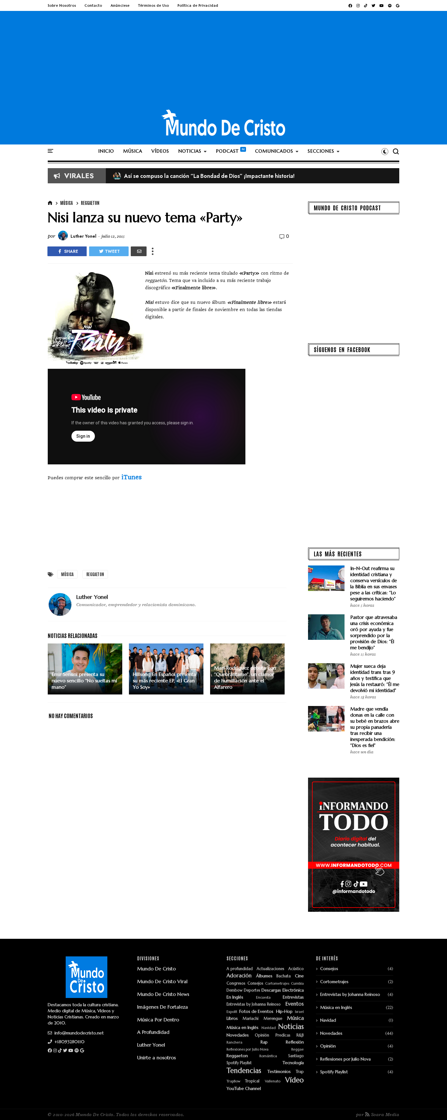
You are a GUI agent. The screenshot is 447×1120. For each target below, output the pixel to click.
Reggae (297, 1049)
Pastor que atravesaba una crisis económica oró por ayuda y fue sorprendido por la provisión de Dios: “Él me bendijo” (373, 632)
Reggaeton (90, 202)
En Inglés (235, 997)
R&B (300, 1035)
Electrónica (293, 990)
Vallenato (272, 1081)
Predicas (282, 1035)
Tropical (252, 1081)
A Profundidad (153, 1032)
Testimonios (279, 1071)
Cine (299, 976)
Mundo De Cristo (156, 969)
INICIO (106, 151)
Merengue (273, 1018)
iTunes (131, 477)
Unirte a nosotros (156, 1057)
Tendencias (244, 1071)
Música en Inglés (242, 1027)
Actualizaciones (270, 969)
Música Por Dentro (158, 1019)
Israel (299, 1012)
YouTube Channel (244, 1088)
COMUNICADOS (274, 151)
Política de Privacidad (198, 5)
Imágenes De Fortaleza (162, 1007)
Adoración (239, 976)
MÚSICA (132, 151)
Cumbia (297, 984)
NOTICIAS (189, 151)
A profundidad (240, 969)
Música (66, 202)
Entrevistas (293, 997)
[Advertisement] (223, 63)
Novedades (238, 1035)
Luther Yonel (151, 1045)
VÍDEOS (160, 151)
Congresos (236, 983)
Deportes (252, 990)
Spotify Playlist (239, 1063)
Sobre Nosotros (62, 5)
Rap (264, 1042)
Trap (300, 1072)
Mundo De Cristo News (163, 994)
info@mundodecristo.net (78, 1033)
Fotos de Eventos (256, 1011)
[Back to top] (432, 1105)
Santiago (296, 1056)
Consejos (255, 983)
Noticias (291, 1027)
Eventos (295, 1004)
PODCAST (227, 151)
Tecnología (293, 1062)
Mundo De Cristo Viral (162, 981)
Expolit (232, 1012)
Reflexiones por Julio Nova (248, 1049)
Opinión (262, 1035)
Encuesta (263, 998)
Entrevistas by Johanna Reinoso (254, 1004)
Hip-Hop (284, 1011)
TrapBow (233, 1081)
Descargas (271, 990)
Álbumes (264, 976)
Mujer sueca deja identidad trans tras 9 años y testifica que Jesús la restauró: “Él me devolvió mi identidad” (374, 678)
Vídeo (294, 1080)
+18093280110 (69, 1041)
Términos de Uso (153, 5)
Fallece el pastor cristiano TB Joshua (163, 176)
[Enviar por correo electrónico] (139, 251)
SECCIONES (321, 151)
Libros (232, 1018)
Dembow (234, 990)
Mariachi (250, 1018)
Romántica (268, 1056)
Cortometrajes (277, 984)
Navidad (269, 1028)
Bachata (283, 976)
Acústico (296, 969)
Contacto (93, 5)
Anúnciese (120, 5)
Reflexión (295, 1042)
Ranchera (234, 1042)
